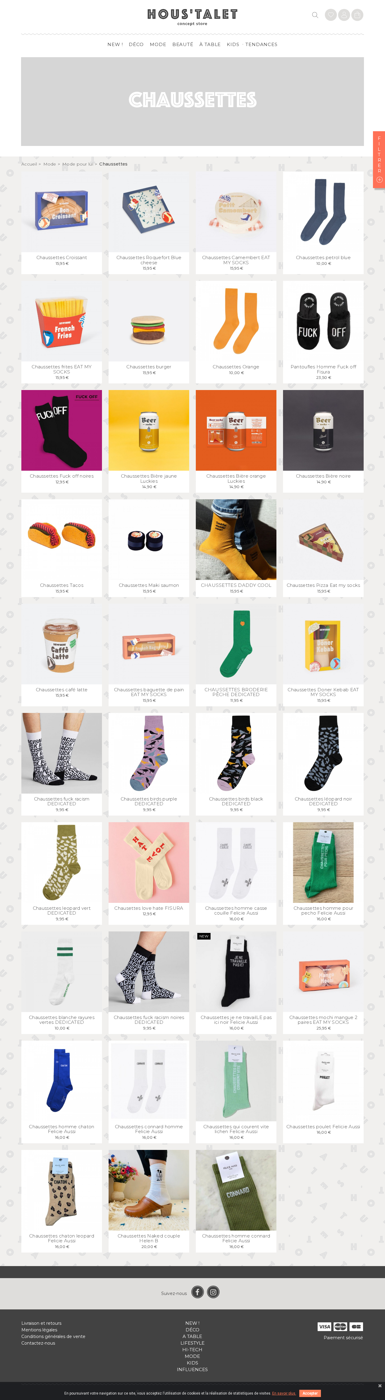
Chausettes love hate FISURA (148, 908)
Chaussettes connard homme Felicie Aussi (149, 1129)
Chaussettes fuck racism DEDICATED (62, 801)
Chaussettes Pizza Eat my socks (323, 585)
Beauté (182, 44)
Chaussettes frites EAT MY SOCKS (62, 369)
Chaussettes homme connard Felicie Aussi (236, 1238)
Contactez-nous (38, 1343)
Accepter (310, 1393)
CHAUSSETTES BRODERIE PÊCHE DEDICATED (236, 692)
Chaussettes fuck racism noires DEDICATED (149, 1019)
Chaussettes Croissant (61, 257)
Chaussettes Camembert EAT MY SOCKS (236, 260)
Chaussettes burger (148, 367)
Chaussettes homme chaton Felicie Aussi (61, 1129)
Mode (158, 44)
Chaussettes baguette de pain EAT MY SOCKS (149, 692)
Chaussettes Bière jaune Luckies (149, 478)
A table (192, 1336)
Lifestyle (192, 1343)
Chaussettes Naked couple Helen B (149, 1238)
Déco (136, 44)
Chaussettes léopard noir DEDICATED (323, 801)
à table (210, 44)
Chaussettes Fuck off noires (62, 476)
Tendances (261, 44)
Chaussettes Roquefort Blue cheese (149, 260)
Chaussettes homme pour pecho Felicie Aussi (323, 910)
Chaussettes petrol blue (323, 257)
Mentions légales (39, 1330)
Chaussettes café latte (62, 689)
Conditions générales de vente (53, 1336)
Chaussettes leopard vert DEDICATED (62, 910)
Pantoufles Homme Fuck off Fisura (323, 369)
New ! (115, 44)
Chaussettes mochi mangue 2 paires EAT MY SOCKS (323, 1019)
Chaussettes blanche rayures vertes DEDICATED (61, 1019)
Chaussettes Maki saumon (149, 585)
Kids (233, 44)
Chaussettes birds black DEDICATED (236, 801)
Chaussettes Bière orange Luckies (236, 478)
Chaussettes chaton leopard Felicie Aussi (61, 1238)
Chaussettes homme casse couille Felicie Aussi (236, 910)
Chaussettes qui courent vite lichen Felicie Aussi (236, 1129)
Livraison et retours (41, 1323)
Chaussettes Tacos (61, 585)
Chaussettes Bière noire (323, 476)
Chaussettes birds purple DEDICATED (149, 801)
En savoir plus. (284, 1393)
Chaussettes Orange (236, 367)
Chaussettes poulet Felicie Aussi (323, 1126)
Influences (192, 1369)
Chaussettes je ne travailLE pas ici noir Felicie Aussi (236, 1019)
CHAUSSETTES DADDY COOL (236, 585)
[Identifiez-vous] (330, 15)
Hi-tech (192, 1349)
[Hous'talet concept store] (193, 17)
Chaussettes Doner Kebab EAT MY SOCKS (323, 692)
